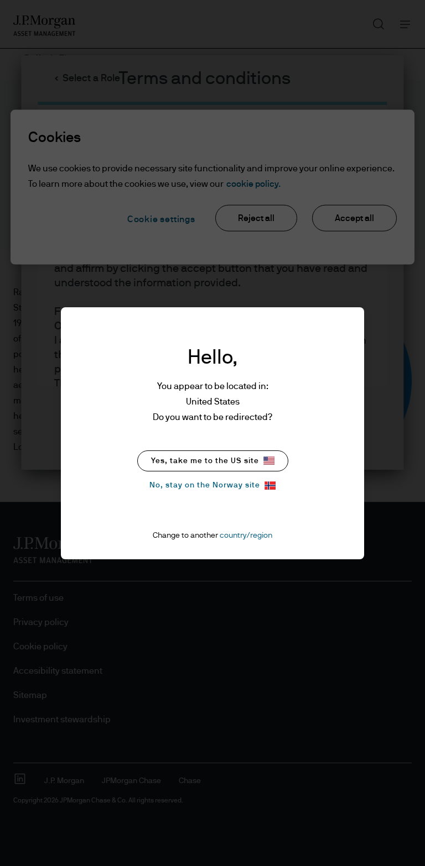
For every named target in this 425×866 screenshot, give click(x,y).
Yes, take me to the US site (205, 461)
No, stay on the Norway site (204, 485)
